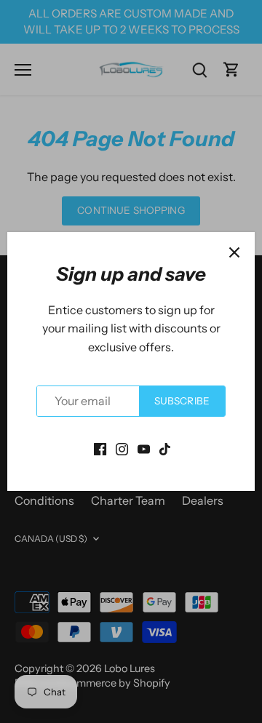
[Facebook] (100, 448)
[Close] (234, 252)
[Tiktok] (165, 448)
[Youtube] (144, 448)
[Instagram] (122, 448)
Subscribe (182, 401)
